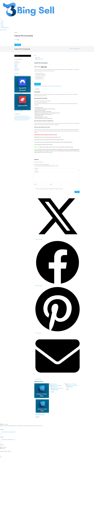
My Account (2, 29)
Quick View (38, 375)
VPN (15, 67)
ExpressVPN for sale (22, 118)
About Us (2, 394)
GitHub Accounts (69, 349)
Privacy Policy (8, 394)
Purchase (18, 44)
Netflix (15, 66)
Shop (2, 23)
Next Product (37, 57)
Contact (2, 26)
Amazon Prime (16, 62)
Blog (10, 401)
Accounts (15, 61)
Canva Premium (27, 117)
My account (13, 401)
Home (2, 20)
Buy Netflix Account (54, 351)
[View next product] (40, 57)
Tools (2, 22)
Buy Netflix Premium (22, 117)
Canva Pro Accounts (76, 48)
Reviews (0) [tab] (37, 89)
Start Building (3, 27)
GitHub (15, 65)
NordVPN (15, 70)
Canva (15, 63)
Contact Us (3, 401)
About (2, 24)
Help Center (7, 401)
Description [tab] (37, 88)
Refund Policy (49, 152)
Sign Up (7, 27)
